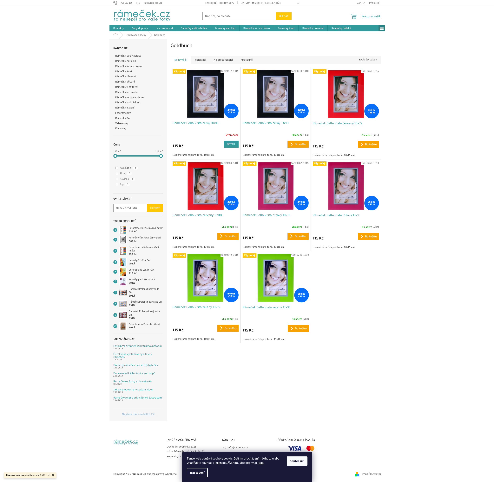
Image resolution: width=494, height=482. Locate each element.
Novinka (126, 179)
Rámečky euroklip (125, 61)
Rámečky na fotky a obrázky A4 (132, 381)
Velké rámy (121, 123)
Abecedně (247, 60)
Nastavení (197, 473)
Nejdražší (200, 60)
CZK (359, 3)
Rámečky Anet (123, 71)
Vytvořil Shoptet (371, 474)
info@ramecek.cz (238, 447)
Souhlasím (297, 461)
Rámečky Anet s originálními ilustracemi (137, 397)
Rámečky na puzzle (126, 92)
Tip (124, 184)
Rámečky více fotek (126, 87)
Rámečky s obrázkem (127, 102)
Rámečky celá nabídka (128, 56)
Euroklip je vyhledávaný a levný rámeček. (132, 355)
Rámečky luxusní (124, 108)
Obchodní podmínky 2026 (219, 3)
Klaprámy (120, 128)
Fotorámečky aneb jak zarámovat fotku (137, 345)
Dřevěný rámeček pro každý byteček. (136, 364)
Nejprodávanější (223, 60)
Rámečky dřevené (125, 76)
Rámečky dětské (125, 82)
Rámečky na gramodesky (130, 97)
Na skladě (128, 168)
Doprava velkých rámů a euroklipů (134, 373)
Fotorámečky (123, 113)
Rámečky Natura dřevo (128, 66)
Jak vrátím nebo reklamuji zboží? (261, 3)
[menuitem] (118, 28)
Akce (125, 173)
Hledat (283, 16)
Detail (231, 144)
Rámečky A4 (122, 118)
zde (261, 463)
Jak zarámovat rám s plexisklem (133, 389)
